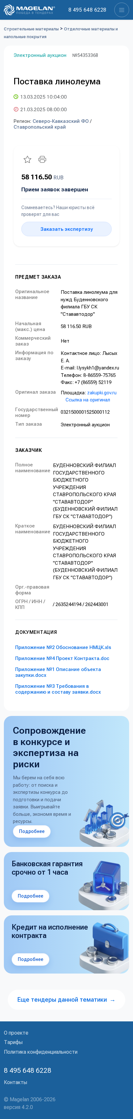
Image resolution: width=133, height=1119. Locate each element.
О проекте (16, 1033)
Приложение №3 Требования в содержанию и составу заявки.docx (58, 689)
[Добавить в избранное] (27, 159)
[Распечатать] (42, 159)
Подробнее (32, 831)
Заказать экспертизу (66, 229)
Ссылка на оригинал (88, 400)
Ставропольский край (40, 127)
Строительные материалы (31, 29)
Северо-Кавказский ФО (61, 121)
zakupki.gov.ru (102, 393)
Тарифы (13, 1042)
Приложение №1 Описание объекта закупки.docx (58, 672)
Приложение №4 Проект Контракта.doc (62, 658)
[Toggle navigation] (121, 10)
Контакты (15, 1082)
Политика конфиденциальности (40, 1052)
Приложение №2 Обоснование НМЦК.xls (63, 647)
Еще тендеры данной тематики (66, 999)
